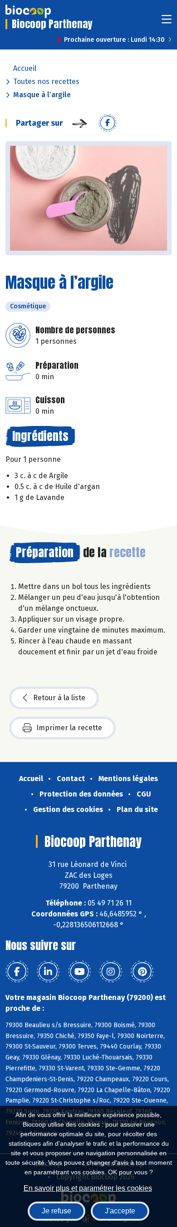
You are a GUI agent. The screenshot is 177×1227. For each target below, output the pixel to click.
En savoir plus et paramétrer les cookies (88, 1188)
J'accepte (120, 1211)
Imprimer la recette (69, 727)
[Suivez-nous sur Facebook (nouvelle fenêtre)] (16, 971)
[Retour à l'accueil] (28, 11)
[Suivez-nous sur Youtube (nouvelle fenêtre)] (79, 971)
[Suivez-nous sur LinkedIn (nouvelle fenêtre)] (48, 971)
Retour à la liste (59, 697)
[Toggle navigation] (167, 22)
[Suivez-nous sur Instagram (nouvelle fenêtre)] (110, 971)
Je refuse (56, 1211)
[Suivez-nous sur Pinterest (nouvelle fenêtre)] (142, 971)
